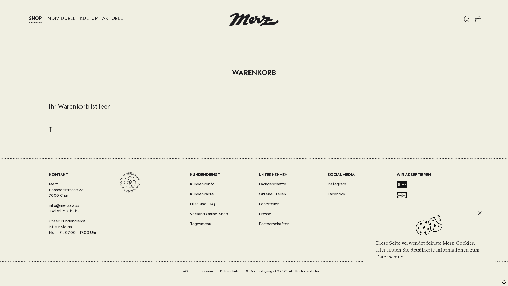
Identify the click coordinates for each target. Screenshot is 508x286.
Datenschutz (389, 256)
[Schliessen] (480, 213)
